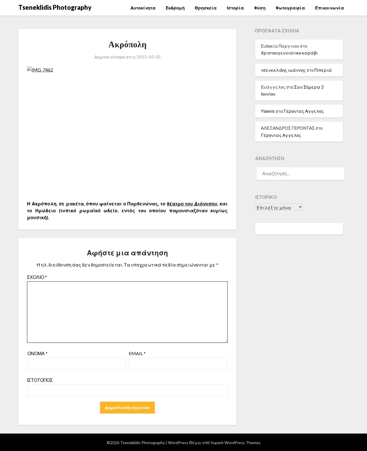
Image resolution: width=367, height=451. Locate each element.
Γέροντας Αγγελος (304, 111)
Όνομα (38, 353)
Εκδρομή (175, 7)
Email (137, 353)
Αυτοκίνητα (143, 7)
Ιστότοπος (40, 380)
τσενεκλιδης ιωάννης (283, 70)
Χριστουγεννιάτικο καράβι (289, 52)
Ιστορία (235, 7)
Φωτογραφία (290, 7)
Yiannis (268, 111)
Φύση (260, 7)
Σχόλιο (37, 277)
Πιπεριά (323, 70)
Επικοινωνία (329, 7)
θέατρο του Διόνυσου (192, 203)
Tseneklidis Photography (54, 7)
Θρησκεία (206, 7)
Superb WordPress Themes (236, 442)
